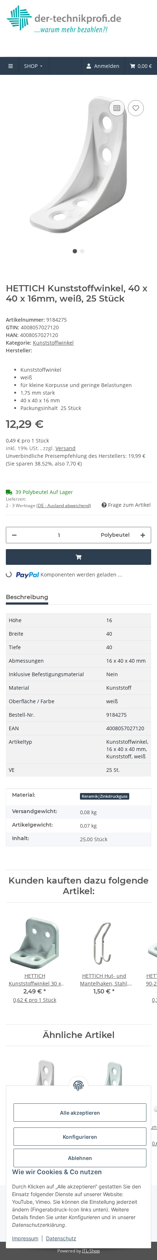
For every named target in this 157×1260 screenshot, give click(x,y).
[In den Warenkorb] (12, 87)
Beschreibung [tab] (27, 597)
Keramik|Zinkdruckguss (104, 796)
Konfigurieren (80, 1137)
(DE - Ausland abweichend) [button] (64, 505)
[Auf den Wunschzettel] (136, 108)
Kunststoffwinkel (53, 342)
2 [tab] (82, 251)
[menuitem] (34, 66)
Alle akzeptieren (80, 1113)
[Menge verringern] (14, 535)
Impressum (25, 1238)
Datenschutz (61, 1238)
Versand (65, 448)
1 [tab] (75, 251)
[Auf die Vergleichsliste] (117, 108)
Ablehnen (80, 1158)
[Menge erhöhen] (143, 535)
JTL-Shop (91, 1251)
